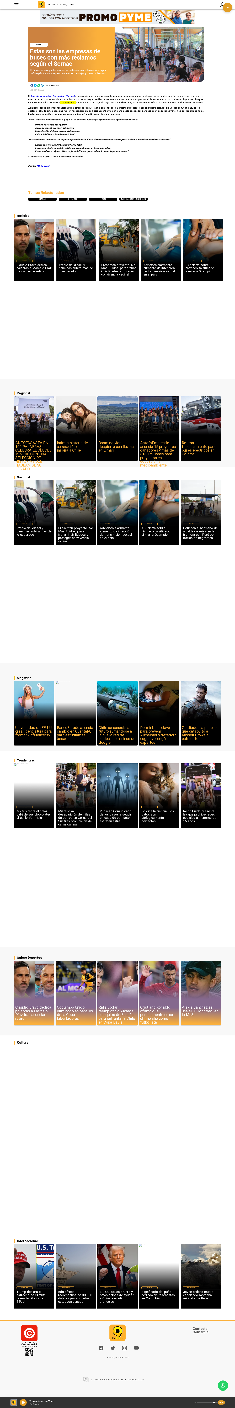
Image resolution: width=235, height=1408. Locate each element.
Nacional (39, 44)
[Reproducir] (227, 7)
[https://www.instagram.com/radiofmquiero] (124, 1349)
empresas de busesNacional (133, 199)
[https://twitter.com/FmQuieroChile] (112, 1349)
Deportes (24, 260)
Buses (103, 199)
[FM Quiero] (16, 4)
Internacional (66, 807)
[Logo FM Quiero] (41, 4)
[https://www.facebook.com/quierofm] (101, 1348)
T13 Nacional (42, 166)
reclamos (72, 199)
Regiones (191, 523)
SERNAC (42, 199)
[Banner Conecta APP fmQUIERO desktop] (117, 17)
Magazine (24, 807)
